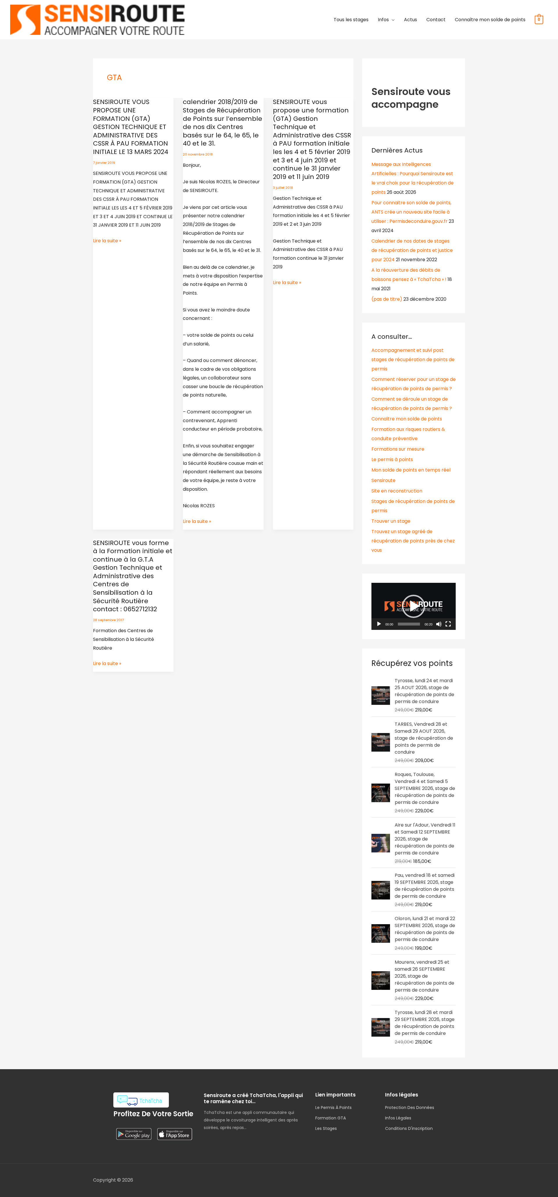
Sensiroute (383, 480)
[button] (413, 606)
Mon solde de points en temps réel (410, 470)
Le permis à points (392, 459)
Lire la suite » (107, 240)
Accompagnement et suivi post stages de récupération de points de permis (413, 359)
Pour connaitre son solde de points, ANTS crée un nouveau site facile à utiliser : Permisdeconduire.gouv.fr (411, 212)
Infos (383, 19)
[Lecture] (379, 624)
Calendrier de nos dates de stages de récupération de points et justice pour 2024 (412, 250)
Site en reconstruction (396, 491)
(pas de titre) (386, 299)
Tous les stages (351, 19)
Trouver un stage (390, 521)
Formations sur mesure (397, 449)
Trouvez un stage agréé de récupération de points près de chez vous (413, 540)
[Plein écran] (448, 624)
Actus (410, 19)
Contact (436, 19)
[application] (413, 606)
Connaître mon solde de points (490, 19)
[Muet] (439, 624)
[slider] (409, 624)
